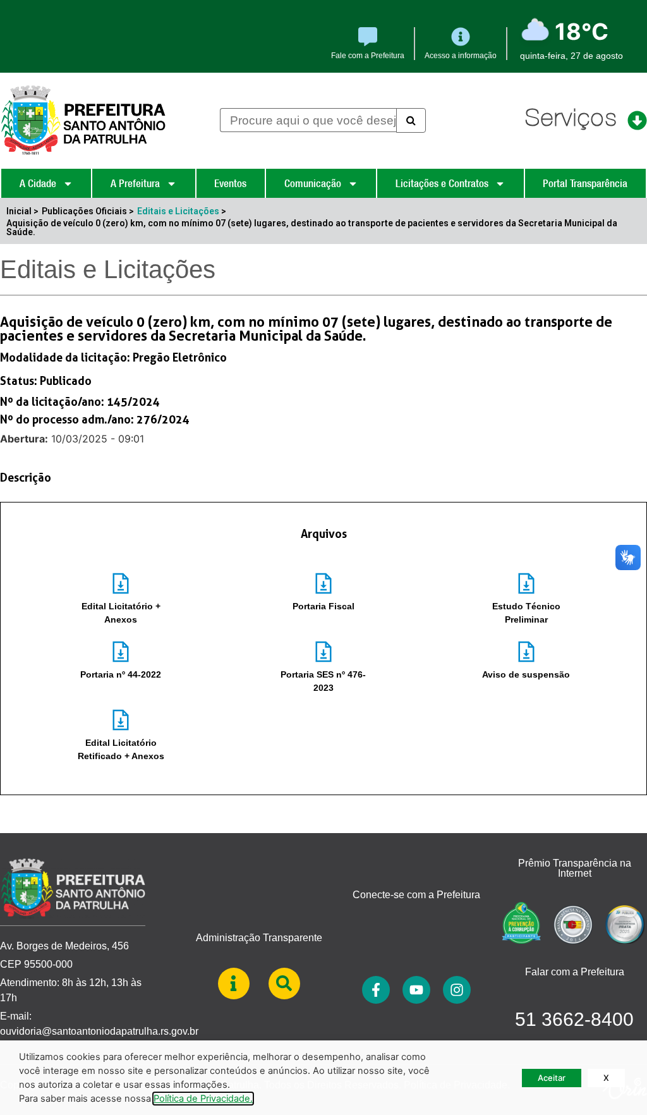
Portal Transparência (585, 183)
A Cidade (38, 183)
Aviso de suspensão (526, 674)
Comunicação (312, 183)
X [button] (606, 1078)
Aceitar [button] (551, 1078)
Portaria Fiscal (323, 606)
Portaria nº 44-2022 (120, 674)
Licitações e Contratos (442, 183)
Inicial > (22, 211)
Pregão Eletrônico (180, 357)
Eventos (230, 183)
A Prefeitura (135, 183)
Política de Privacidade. (203, 1098)
